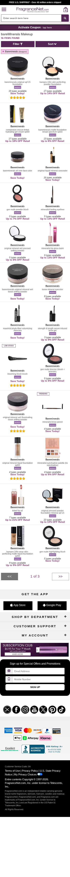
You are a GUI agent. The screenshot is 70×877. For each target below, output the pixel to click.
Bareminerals (15, 51)
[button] (4, 9)
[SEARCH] (65, 18)
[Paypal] (47, 730)
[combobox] (35, 18)
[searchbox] (31, 18)
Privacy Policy (30, 770)
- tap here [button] (35, 27)
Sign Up (35, 687)
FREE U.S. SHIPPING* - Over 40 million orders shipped (35, 2)
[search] (60, 10)
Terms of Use (12, 770)
